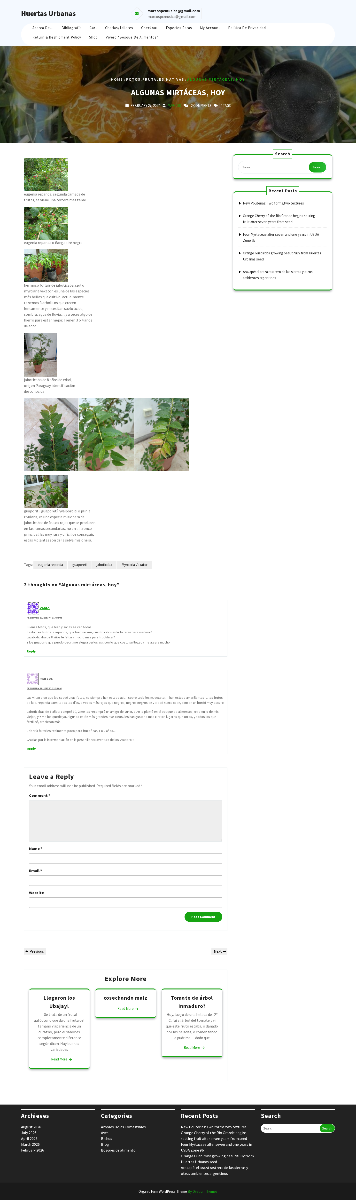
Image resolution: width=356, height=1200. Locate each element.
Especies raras (179, 27)
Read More (59, 1059)
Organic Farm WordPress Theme (178, 1191)
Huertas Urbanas (48, 13)
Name (35, 848)
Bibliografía (72, 27)
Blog (105, 1144)
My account (210, 27)
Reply (31, 651)
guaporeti (79, 564)
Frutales (153, 79)
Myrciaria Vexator (134, 564)
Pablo (44, 607)
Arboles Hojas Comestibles (123, 1126)
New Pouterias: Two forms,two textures (273, 203)
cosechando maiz (125, 997)
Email (35, 870)
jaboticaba (104, 564)
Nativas (175, 79)
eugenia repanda (50, 564)
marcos (174, 105)
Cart (93, 27)
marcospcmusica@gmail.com (171, 16)
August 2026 (31, 1126)
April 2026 (29, 1138)
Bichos (106, 1138)
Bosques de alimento (118, 1150)
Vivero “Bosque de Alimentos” (132, 37)
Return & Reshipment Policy (56, 37)
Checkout (149, 27)
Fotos (133, 79)
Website (36, 892)
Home (117, 79)
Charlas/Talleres (119, 27)
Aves (104, 1132)
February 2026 (32, 1150)
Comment (39, 795)
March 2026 (30, 1144)
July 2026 (28, 1132)
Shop (93, 37)
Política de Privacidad (247, 27)
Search (317, 167)
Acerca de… (43, 27)
